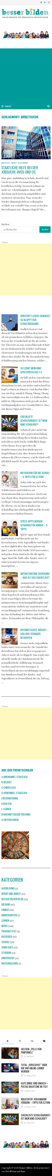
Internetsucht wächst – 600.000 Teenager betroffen (34, 634)
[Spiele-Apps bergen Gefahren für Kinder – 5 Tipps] (9, 528)
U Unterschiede (10, 820)
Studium (6, 952)
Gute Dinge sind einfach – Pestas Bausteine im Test (34, 1084)
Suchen (5, 224)
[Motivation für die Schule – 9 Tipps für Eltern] (9, 479)
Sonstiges (7, 947)
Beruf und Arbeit (11, 893)
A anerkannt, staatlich (14, 777)
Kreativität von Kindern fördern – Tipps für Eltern (35, 1100)
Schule (5, 942)
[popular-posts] (7, 1041)
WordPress (10, 1171)
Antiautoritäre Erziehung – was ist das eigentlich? (35, 575)
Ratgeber (23, 163)
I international (9, 798)
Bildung (5, 163)
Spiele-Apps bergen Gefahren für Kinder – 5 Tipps (34, 525)
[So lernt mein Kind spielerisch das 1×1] (9, 375)
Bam (23, 1171)
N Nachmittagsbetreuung (15, 814)
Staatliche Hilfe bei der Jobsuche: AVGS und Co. (19, 170)
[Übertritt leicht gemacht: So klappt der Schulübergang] (9, 322)
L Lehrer (6, 809)
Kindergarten (9, 915)
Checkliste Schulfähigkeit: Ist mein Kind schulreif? (33, 420)
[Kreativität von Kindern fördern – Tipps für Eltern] (10, 1099)
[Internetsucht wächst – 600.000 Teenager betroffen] (9, 636)
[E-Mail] (49, 2)
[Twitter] (45, 2)
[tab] (7, 1041)
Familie (5, 910)
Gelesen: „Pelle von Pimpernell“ (31, 1050)
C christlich (8, 787)
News (14, 163)
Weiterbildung (9, 963)
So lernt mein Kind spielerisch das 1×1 (31, 370)
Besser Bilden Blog (12, 899)
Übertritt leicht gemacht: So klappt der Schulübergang (35, 320)
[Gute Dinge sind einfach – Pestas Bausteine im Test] (10, 1083)
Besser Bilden (25, 1168)
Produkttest (8, 931)
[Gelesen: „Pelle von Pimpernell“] (10, 1049)
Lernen (5, 920)
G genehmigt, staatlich (14, 793)
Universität (8, 958)
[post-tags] (44, 1041)
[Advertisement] (26, 76)
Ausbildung (8, 888)
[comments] (32, 1041)
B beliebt (6, 782)
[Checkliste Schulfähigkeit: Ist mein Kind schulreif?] (9, 423)
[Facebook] (41, 2)
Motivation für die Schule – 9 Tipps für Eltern (35, 475)
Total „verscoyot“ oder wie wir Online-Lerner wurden (34, 1068)
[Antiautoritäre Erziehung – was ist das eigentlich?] (9, 580)
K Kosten (6, 803)
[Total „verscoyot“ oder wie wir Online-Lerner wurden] (10, 1065)
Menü (8, 106)
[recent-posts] (20, 1041)
